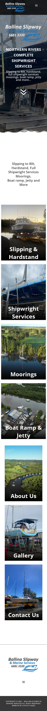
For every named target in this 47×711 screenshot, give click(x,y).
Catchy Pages (28, 705)
